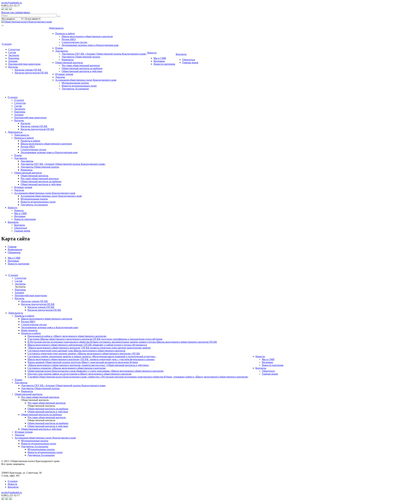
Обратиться (188, 59)
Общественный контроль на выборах (82, 68)
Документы (61, 51)
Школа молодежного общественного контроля (87, 36)
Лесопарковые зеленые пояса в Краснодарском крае (90, 45)
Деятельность (56, 28)
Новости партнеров (164, 64)
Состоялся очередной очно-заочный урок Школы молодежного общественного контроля (76, 350)
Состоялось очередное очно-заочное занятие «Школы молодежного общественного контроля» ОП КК (84, 353)
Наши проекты (29, 330)
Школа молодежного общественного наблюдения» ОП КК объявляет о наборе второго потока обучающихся (87, 344)
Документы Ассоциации (75, 88)
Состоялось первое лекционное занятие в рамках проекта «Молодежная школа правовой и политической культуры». (92, 356)
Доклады (60, 77)
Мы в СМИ (160, 58)
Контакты (181, 54)
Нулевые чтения (64, 74)
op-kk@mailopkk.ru (11, 2)
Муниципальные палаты (75, 82)
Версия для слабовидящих (15, 12)
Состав (12, 52)
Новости (152, 52)
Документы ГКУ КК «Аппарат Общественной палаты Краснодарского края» (104, 53)
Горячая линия (190, 62)
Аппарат (13, 61)
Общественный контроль (69, 62)
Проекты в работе (65, 33)
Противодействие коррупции (24, 64)
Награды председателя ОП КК (31, 72)
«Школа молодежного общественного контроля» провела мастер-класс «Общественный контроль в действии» (88, 365)
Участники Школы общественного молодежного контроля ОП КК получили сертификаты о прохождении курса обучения (95, 339)
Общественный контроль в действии (82, 71)
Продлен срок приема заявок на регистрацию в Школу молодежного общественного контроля (79, 373)
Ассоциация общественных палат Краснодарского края (85, 80)
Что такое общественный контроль (81, 65)
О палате (7, 44)
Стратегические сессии (74, 42)
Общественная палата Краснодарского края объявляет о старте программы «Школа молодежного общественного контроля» (96, 371)
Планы (59, 48)
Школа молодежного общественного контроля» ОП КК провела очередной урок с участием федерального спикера (91, 359)
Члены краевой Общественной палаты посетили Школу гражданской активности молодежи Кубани (83, 362)
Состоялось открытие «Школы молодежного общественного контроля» (67, 368)
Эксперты (13, 55)
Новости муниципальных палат (79, 85)
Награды (13, 66)
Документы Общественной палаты (81, 56)
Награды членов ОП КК (28, 69)
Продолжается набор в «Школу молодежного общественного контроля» (67, 336)
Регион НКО (69, 39)
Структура (14, 49)
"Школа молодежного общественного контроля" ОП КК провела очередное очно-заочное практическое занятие (89, 347)
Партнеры (13, 58)
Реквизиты (68, 59)
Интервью (159, 61)
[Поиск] (58, 16)
